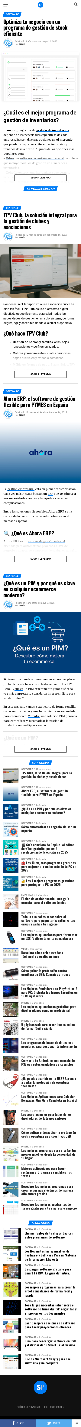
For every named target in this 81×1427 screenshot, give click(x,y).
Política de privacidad (28, 1407)
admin (22, 44)
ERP (50, 494)
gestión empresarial (20, 489)
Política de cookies (54, 1407)
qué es (19, 689)
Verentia (34, 716)
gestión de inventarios (52, 130)
